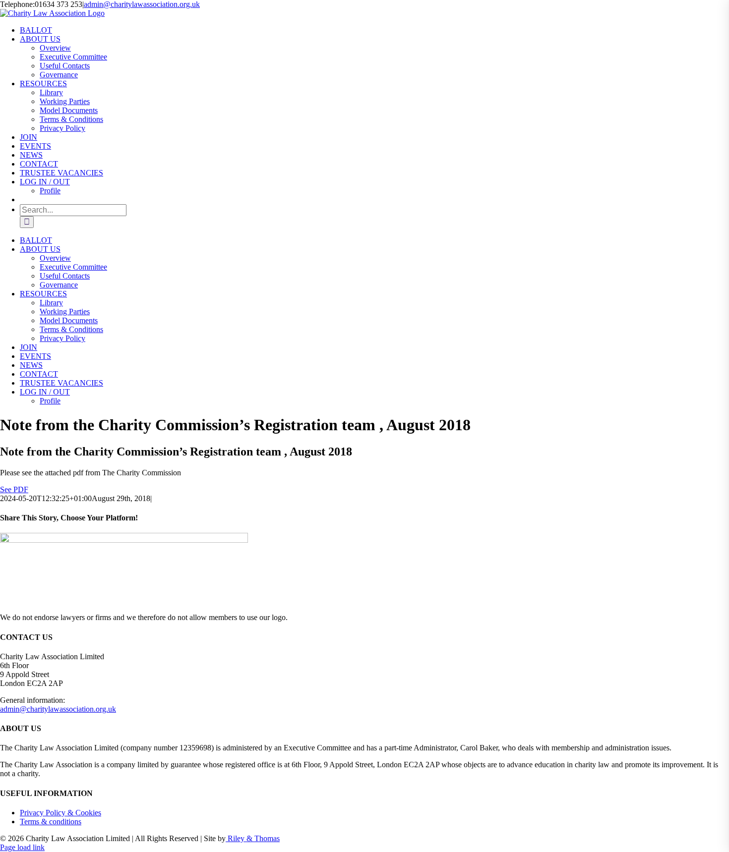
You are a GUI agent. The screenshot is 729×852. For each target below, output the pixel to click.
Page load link (22, 847)
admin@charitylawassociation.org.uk (142, 4)
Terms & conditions (50, 821)
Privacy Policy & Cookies (60, 812)
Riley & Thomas (253, 838)
